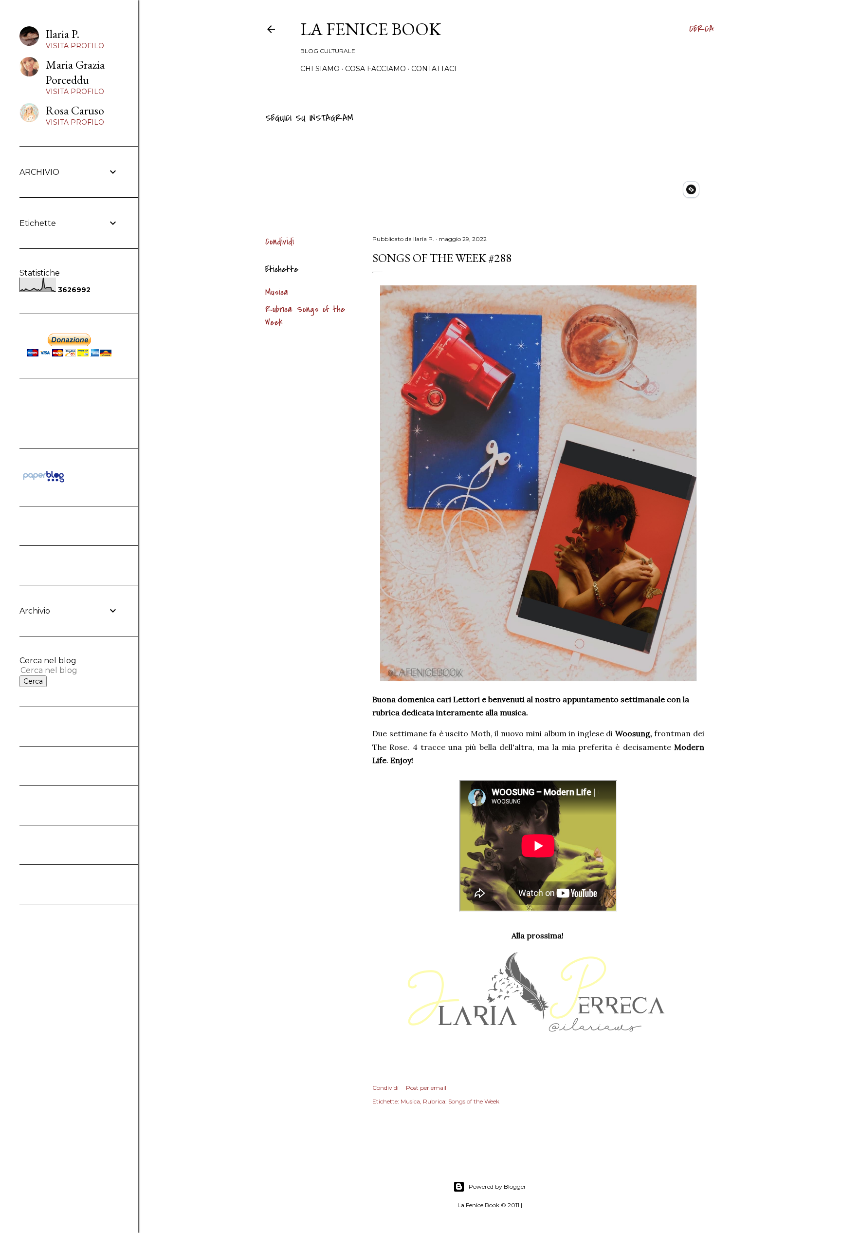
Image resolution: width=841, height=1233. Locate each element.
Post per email (426, 1087)
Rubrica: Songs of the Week (461, 1101)
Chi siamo (320, 68)
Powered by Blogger (497, 1186)
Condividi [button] (279, 241)
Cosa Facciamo (375, 68)
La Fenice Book (370, 29)
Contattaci (434, 68)
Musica (276, 292)
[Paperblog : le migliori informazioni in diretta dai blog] (43, 482)
